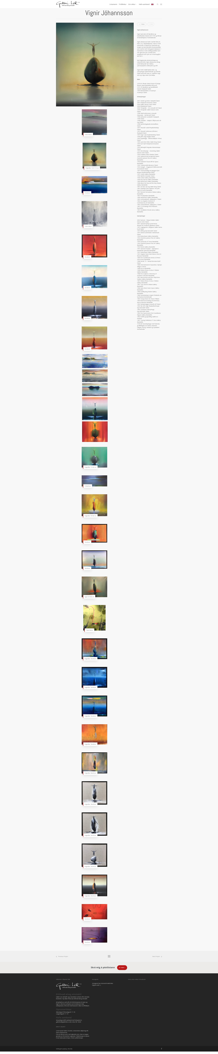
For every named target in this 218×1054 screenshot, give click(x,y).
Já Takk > (122, 967)
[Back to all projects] (109, 956)
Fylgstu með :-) (96, 985)
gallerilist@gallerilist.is (62, 1022)
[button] (161, 4)
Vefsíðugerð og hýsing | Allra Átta (64, 1049)
